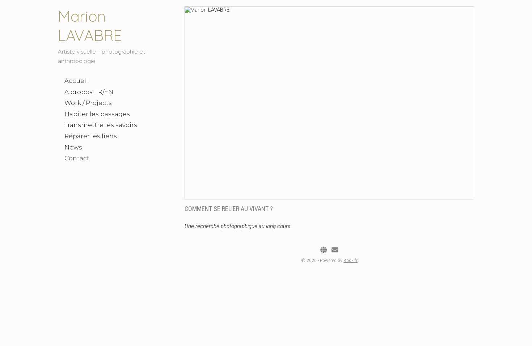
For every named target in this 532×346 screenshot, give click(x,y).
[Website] (323, 250)
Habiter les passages (97, 114)
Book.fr (350, 260)
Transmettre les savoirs (100, 124)
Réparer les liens (90, 136)
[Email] (335, 250)
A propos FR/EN (88, 92)
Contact (76, 158)
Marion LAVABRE (90, 26)
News (73, 147)
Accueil (76, 80)
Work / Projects (88, 102)
